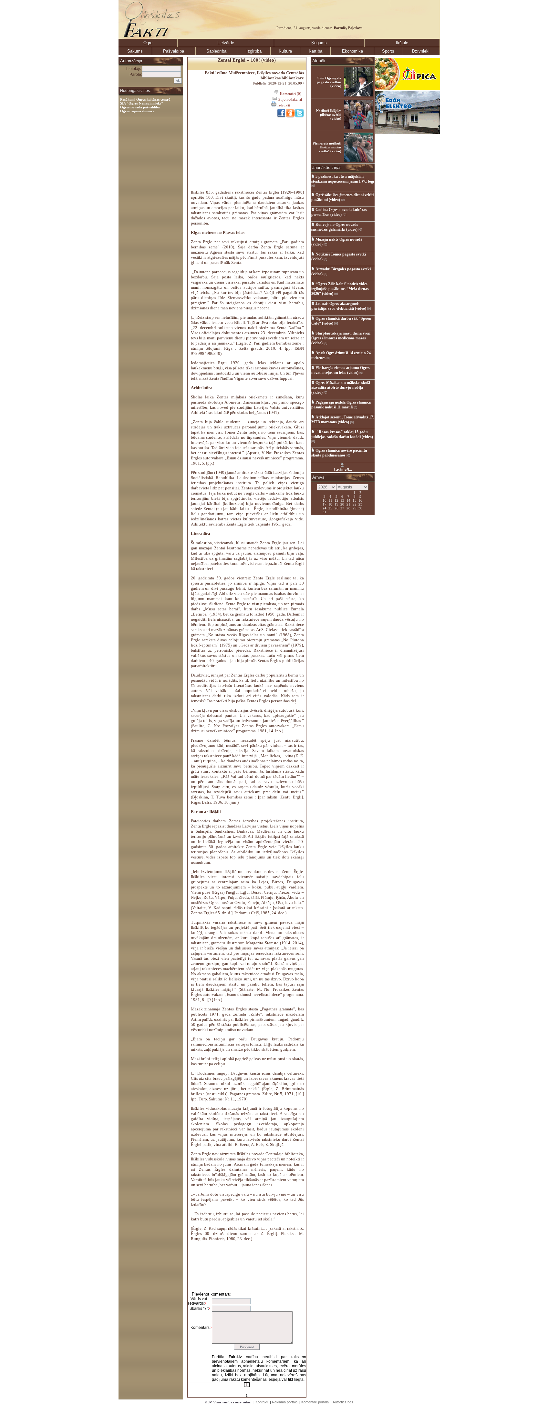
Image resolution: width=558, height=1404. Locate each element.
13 (342, 500)
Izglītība (254, 51)
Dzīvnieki (420, 51)
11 (330, 500)
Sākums (135, 51)
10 (324, 500)
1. (246, 1385)
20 (342, 504)
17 (324, 504)
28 (348, 508)
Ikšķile (402, 42)
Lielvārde (225, 42)
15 (354, 500)
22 (354, 504)
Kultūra (285, 51)
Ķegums (319, 42)
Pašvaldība (173, 51)
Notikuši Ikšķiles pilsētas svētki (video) (328, 114)
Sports (388, 51)
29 (354, 508)
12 (336, 500)
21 (348, 504)
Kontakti (261, 1402)
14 (348, 500)
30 (360, 508)
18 (330, 504)
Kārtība (315, 51)
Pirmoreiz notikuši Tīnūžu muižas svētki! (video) (327, 147)
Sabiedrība (216, 51)
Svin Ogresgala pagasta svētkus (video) (329, 82)
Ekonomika (352, 51)
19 (336, 504)
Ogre (147, 42)
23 (360, 504)
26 (336, 508)
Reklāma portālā (284, 1402)
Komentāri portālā (315, 1402)
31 (324, 512)
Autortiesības (343, 1402)
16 (360, 500)
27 (342, 508)
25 (330, 508)
